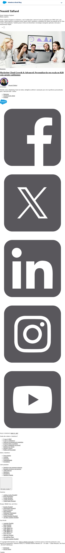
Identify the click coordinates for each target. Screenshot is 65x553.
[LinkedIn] (32, 300)
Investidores (6, 461)
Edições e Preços (7, 448)
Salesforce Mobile (8, 475)
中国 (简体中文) (8, 528)
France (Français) (8, 510)
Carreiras (5, 457)
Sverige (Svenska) (8, 514)
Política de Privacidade (9, 450)
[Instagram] (32, 366)
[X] (32, 235)
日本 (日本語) (7, 526)
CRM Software (7, 470)
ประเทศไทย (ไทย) (8, 537)
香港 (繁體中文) (8, 530)
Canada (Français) (8, 499)
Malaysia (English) (8, 535)
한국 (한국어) (7, 533)
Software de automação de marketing (13, 442)
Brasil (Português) (8, 496)
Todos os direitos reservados (26, 542)
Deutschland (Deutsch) (9, 508)
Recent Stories (7, 549)
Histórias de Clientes (8, 446)
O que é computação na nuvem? (12, 445)
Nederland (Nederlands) (9, 513)
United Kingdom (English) (10, 516)
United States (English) (9, 501)
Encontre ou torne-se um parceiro (12, 469)
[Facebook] (32, 169)
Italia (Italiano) (7, 511)
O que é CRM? (7, 439)
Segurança (6, 458)
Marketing (3, 69)
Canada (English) (8, 498)
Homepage (6, 547)
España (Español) (8, 507)
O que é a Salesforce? (9, 440)
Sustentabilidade (7, 460)
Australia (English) (8, 523)
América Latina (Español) (10, 495)
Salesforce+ (6, 472)
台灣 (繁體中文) (8, 532)
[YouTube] (32, 432)
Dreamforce (6, 473)
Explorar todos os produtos (10, 443)
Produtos (5, 97)
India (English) (7, 525)
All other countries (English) (11, 517)
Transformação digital (9, 95)
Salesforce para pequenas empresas (12, 467)
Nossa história (7, 455)
